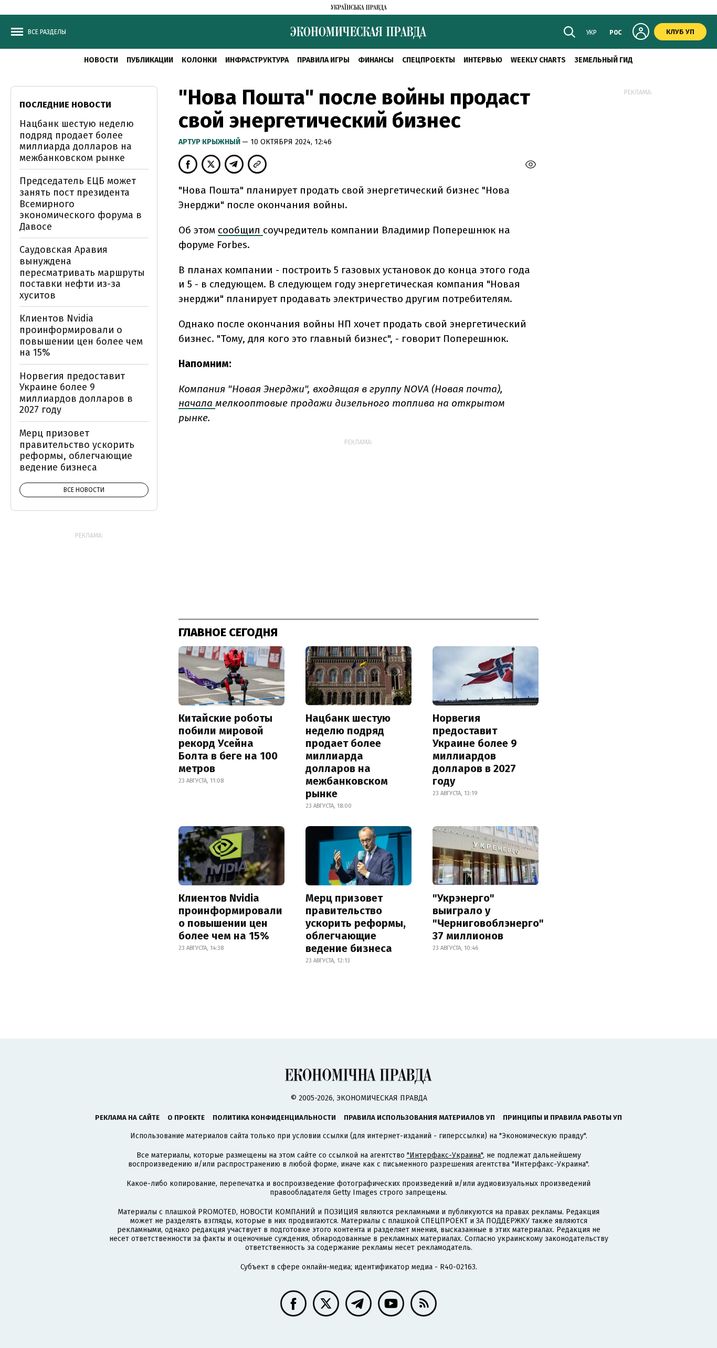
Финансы (376, 60)
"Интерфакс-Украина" (445, 1155)
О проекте (186, 1117)
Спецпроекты (428, 60)
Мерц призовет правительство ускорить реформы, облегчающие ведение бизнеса (355, 923)
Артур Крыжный (210, 141)
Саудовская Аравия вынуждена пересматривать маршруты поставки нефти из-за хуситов (82, 272)
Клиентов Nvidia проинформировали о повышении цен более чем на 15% (230, 917)
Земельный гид (603, 60)
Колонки (199, 60)
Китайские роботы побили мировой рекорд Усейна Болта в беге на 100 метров (228, 743)
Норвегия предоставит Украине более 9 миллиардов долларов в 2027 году (475, 749)
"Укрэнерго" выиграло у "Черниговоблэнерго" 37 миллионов (488, 917)
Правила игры (323, 60)
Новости (101, 60)
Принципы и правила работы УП (562, 1117)
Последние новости (65, 105)
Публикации (149, 60)
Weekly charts (538, 60)
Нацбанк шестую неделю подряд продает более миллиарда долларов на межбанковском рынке (348, 756)
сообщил (240, 230)
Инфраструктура (257, 60)
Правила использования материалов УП (419, 1117)
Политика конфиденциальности (274, 1117)
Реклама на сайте (127, 1117)
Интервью (482, 60)
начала (196, 403)
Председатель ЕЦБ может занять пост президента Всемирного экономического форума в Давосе (80, 203)
